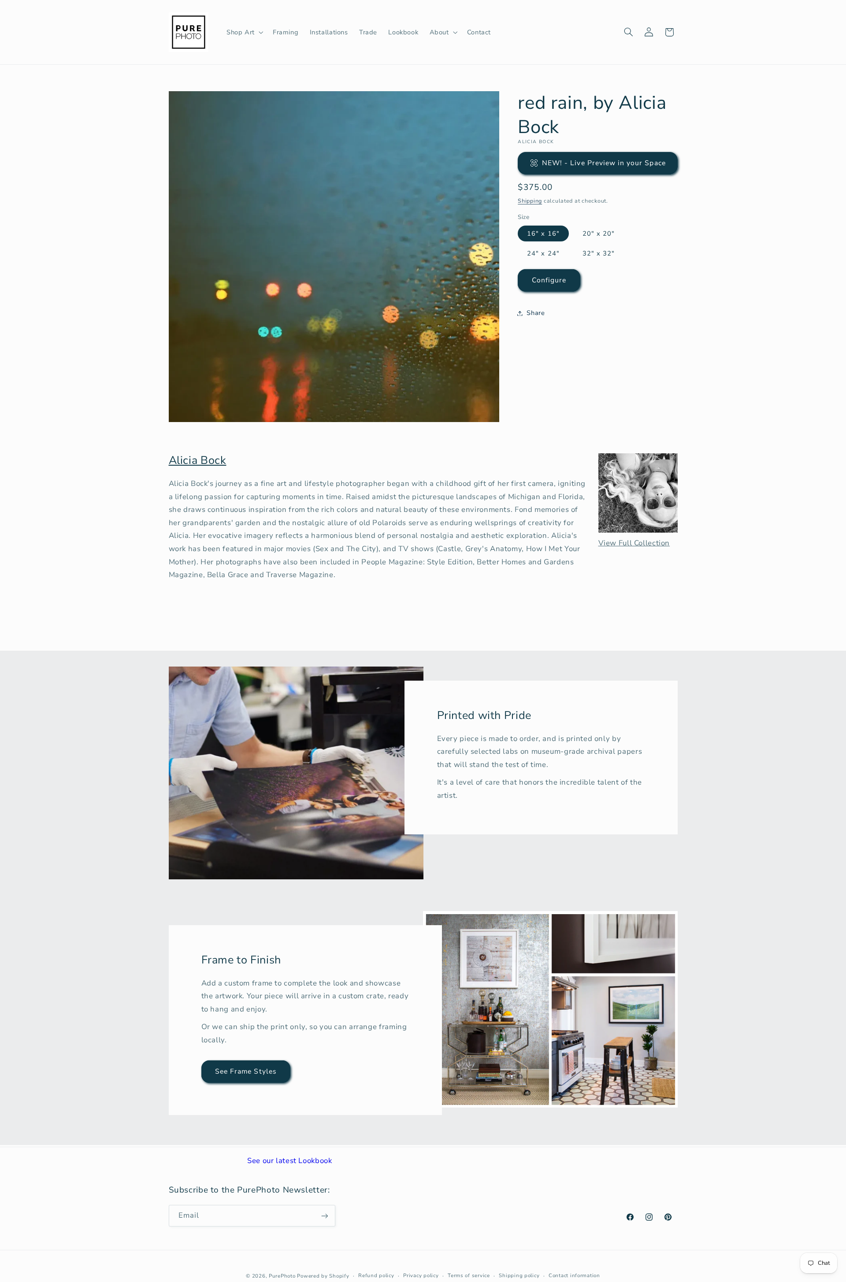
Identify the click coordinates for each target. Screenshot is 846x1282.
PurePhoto (282, 1275)
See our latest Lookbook (289, 1161)
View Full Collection (634, 543)
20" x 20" (599, 233)
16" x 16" (543, 233)
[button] (244, 32)
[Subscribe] (324, 1215)
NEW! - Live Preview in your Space (604, 162)
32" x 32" (599, 252)
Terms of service (469, 1275)
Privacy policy (420, 1275)
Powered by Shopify (323, 1275)
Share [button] (536, 312)
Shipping (530, 200)
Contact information (574, 1275)
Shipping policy (519, 1275)
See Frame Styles (246, 1071)
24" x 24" (543, 252)
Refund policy (376, 1275)
